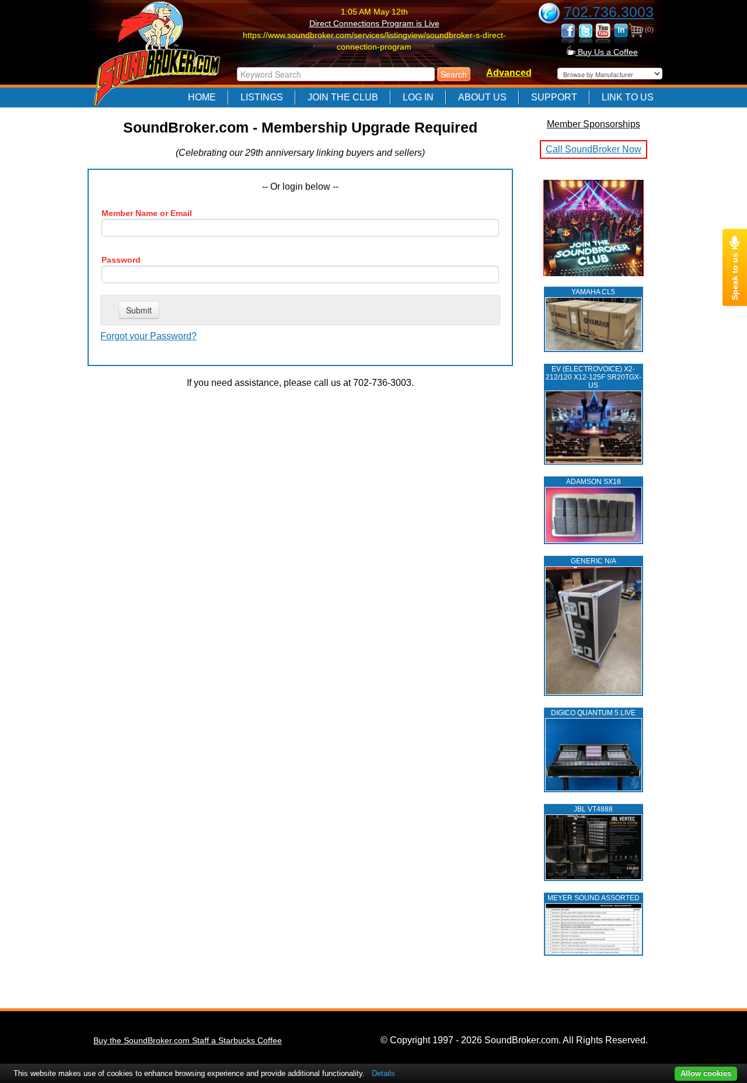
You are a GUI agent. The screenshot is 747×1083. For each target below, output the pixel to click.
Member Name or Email (147, 213)
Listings (261, 97)
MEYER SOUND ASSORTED (593, 898)
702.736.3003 (609, 12)
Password (121, 259)
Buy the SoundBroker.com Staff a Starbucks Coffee (187, 1040)
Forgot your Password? (148, 336)
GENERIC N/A (593, 561)
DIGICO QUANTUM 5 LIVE (593, 713)
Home (202, 97)
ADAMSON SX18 (593, 482)
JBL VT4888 (593, 809)
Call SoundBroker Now (593, 149)
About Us (482, 97)
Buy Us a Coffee (606, 52)
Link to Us (628, 97)
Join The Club (343, 97)
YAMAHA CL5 (593, 292)
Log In (418, 97)
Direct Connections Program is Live (374, 23)
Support (554, 97)
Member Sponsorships (593, 124)
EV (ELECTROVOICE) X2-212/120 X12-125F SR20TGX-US (593, 377)
